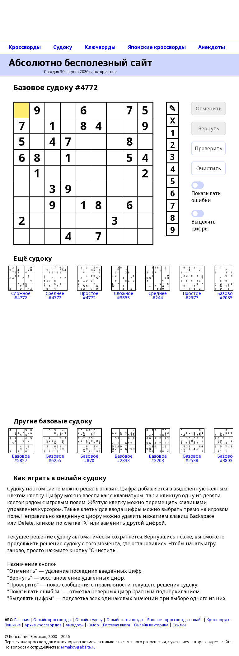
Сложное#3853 (123, 295)
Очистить (208, 168)
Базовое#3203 (158, 458)
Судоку (62, 47)
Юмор (93, 625)
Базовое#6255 (55, 458)
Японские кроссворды (157, 47)
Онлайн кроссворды (52, 619)
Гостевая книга (116, 625)
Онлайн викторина (151, 625)
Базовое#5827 (21, 458)
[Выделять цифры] (197, 213)
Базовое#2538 (192, 458)
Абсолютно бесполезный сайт (80, 62)
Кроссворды (25, 47)
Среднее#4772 (55, 295)
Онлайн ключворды (124, 619)
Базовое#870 (89, 458)
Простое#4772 (89, 295)
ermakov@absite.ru (78, 647)
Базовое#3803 (226, 458)
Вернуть (208, 128)
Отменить (209, 108)
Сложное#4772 (20, 295)
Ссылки (179, 625)
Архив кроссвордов (43, 625)
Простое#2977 (192, 295)
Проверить (208, 148)
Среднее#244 (157, 295)
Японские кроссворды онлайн (175, 619)
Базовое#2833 (124, 458)
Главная (21, 619)
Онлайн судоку (88, 619)
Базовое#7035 (226, 295)
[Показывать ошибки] (197, 185)
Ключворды (100, 47)
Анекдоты (211, 47)
